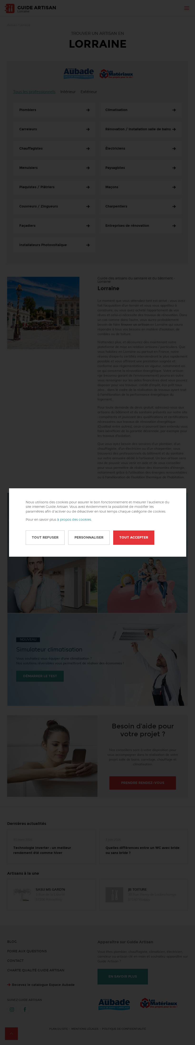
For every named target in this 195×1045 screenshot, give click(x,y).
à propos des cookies (74, 519)
